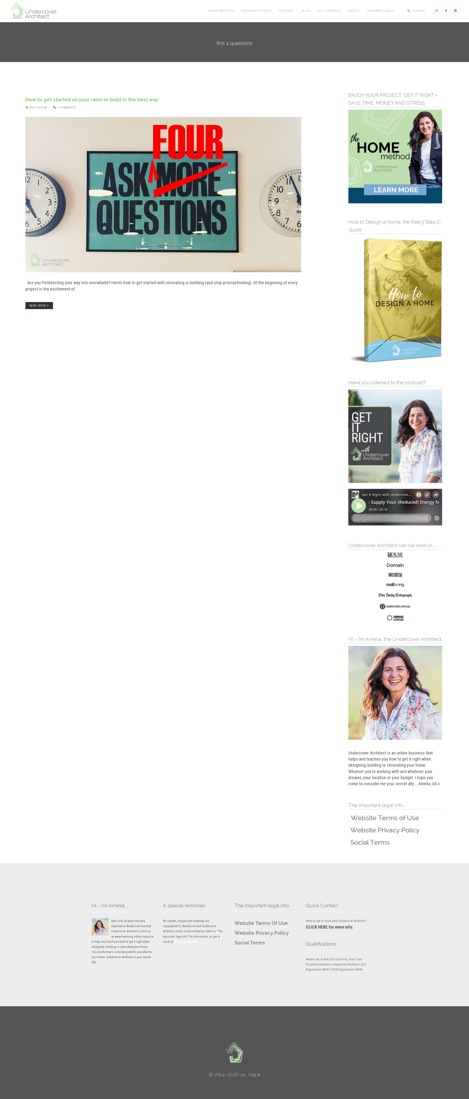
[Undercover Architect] (234, 1052)
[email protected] (186, 941)
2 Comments (66, 107)
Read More (38, 305)
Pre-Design (38, 107)
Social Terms (249, 943)
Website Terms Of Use (261, 923)
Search (418, 10)
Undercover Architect (36, 11)
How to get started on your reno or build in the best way (92, 100)
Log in (254, 1075)
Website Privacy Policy (261, 933)
